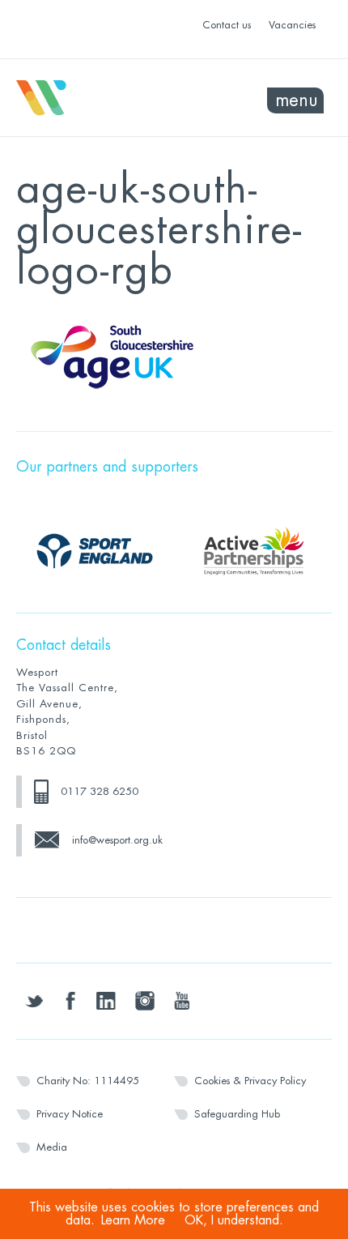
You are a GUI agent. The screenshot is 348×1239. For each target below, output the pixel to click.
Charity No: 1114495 (87, 1080)
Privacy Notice (69, 1114)
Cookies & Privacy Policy (250, 1080)
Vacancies (292, 24)
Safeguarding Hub (237, 1114)
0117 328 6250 (99, 791)
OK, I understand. (234, 1220)
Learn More (133, 1220)
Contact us (226, 24)
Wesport (95, 98)
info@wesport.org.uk (117, 840)
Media (51, 1147)
